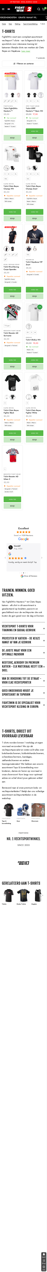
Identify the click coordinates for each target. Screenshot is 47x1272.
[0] (43, 9)
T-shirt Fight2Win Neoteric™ (10, 109)
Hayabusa (30, 260)
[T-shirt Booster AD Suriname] (12, 312)
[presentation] (19, 95)
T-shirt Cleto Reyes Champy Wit (11, 187)
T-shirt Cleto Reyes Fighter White (33, 411)
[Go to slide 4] (23, 572)
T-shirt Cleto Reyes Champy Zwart (33, 187)
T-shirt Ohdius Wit (33, 340)
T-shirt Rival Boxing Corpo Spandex (11, 268)
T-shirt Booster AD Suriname (11, 334)
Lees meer (25, 51)
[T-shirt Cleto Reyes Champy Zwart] (35, 154)
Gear (10, 24)
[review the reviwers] (9, 554)
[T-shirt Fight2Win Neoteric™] (12, 81)
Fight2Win (8, 106)
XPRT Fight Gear (33, 106)
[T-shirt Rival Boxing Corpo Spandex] (12, 234)
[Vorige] (4, 812)
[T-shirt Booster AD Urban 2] (12, 456)
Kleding (17, 24)
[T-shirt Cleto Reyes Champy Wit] (12, 154)
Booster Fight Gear (12, 331)
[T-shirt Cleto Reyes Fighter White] (35, 383)
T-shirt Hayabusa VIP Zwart (34, 263)
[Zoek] (39, 9)
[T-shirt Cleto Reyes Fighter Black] (12, 383)
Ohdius (29, 337)
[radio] (6, 95)
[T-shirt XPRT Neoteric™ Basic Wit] (35, 81)
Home (4, 24)
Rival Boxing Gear (11, 264)
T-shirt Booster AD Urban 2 (11, 477)
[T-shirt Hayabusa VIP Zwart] (35, 234)
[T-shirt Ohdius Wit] (35, 312)
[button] (8, 9)
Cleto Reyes (9, 184)
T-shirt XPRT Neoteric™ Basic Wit (34, 109)
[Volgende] (43, 812)
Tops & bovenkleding (30, 24)
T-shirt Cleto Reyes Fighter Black (11, 411)
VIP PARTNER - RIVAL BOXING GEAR (23, 2)
